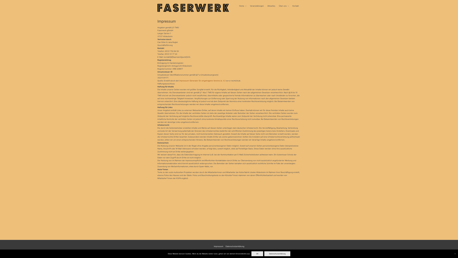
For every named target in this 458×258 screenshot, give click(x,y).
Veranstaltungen (257, 6)
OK (257, 254)
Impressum (218, 246)
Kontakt (295, 6)
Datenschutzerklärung (235, 246)
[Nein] (455, 254)
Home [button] (241, 6)
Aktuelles (271, 6)
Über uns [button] (283, 6)
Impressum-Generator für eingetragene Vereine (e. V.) (202, 81)
